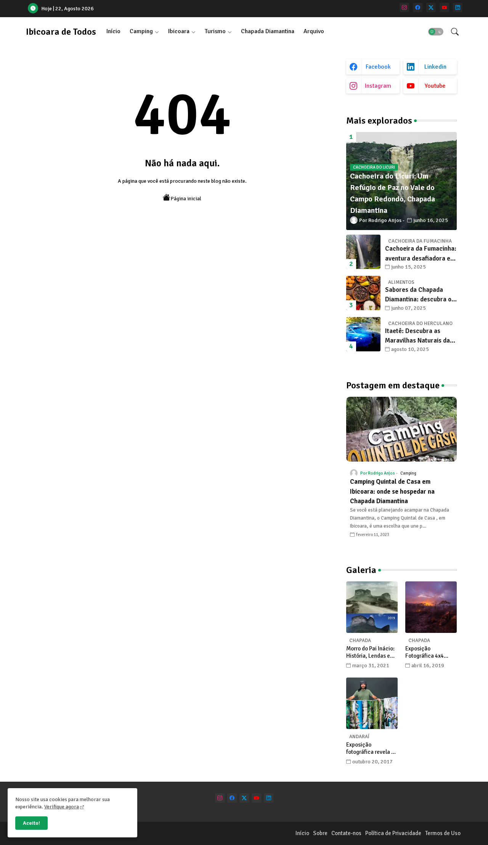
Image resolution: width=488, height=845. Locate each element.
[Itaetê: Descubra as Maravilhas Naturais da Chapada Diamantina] (363, 334)
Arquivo (313, 31)
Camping (141, 31)
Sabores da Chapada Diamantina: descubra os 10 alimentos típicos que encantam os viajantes (419, 295)
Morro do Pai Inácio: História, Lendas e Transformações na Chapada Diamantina (371, 652)
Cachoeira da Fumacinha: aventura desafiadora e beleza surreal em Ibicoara (420, 254)
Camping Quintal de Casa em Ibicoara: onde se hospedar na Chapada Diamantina (392, 491)
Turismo (215, 31)
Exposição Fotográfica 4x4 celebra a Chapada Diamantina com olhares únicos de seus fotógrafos (428, 652)
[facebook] (417, 7)
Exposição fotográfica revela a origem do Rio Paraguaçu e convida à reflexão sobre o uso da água (371, 748)
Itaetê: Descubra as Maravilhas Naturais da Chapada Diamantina (417, 336)
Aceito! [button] (31, 823)
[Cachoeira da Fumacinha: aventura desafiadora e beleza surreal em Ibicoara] (363, 252)
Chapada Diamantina (267, 31)
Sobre (320, 833)
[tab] (113, 31)
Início (113, 31)
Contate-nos (346, 833)
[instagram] (404, 7)
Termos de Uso (443, 833)
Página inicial (185, 198)
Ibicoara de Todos (61, 31)
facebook (378, 67)
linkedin (435, 67)
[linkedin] (457, 7)
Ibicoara (178, 31)
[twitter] (431, 7)
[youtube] (444, 7)
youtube (435, 86)
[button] (435, 31)
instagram (378, 86)
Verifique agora (61, 806)
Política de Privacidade (393, 833)
